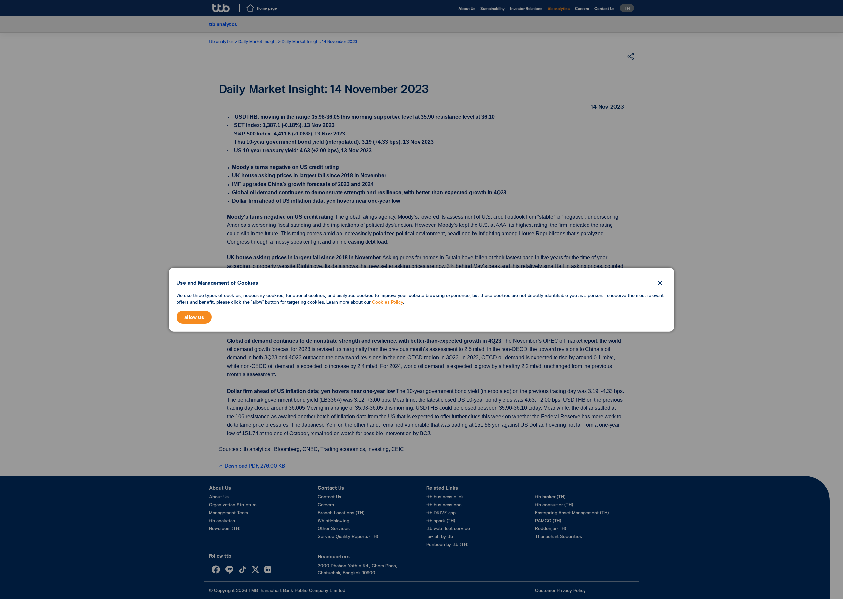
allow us (194, 317)
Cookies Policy (387, 301)
